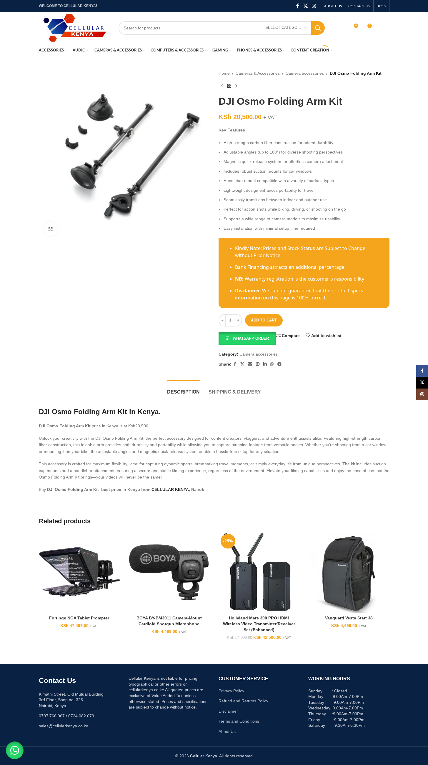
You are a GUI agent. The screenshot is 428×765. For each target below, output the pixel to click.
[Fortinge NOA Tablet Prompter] (79, 572)
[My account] (341, 28)
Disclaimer (228, 711)
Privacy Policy (231, 691)
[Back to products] (229, 85)
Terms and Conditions (239, 721)
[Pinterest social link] (258, 364)
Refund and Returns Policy (243, 701)
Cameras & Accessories (258, 73)
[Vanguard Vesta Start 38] (348, 572)
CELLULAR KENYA (170, 489)
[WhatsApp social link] (272, 364)
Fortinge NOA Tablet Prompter (79, 618)
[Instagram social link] (314, 6)
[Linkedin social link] (265, 364)
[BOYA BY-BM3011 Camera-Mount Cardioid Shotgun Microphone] (169, 572)
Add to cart (264, 320)
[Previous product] (222, 85)
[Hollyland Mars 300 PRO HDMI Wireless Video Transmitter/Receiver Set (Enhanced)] (259, 572)
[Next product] (236, 85)
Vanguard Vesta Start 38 (349, 618)
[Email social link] (250, 364)
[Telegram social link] (279, 364)
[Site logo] (74, 27)
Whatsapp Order (251, 338)
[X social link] (305, 6)
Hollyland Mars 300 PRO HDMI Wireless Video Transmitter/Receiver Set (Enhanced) (259, 624)
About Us (227, 731)
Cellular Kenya (203, 756)
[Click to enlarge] (50, 229)
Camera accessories (305, 73)
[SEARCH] (318, 28)
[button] (247, 338)
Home (224, 73)
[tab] (183, 389)
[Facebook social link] (297, 6)
